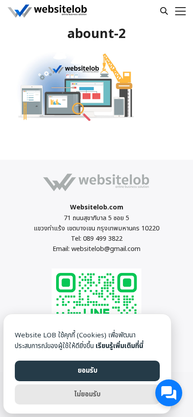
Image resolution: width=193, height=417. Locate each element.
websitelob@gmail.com (105, 249)
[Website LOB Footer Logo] (96, 191)
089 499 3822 (103, 238)
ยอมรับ (87, 371)
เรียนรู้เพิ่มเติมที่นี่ (119, 346)
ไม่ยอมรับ (87, 394)
